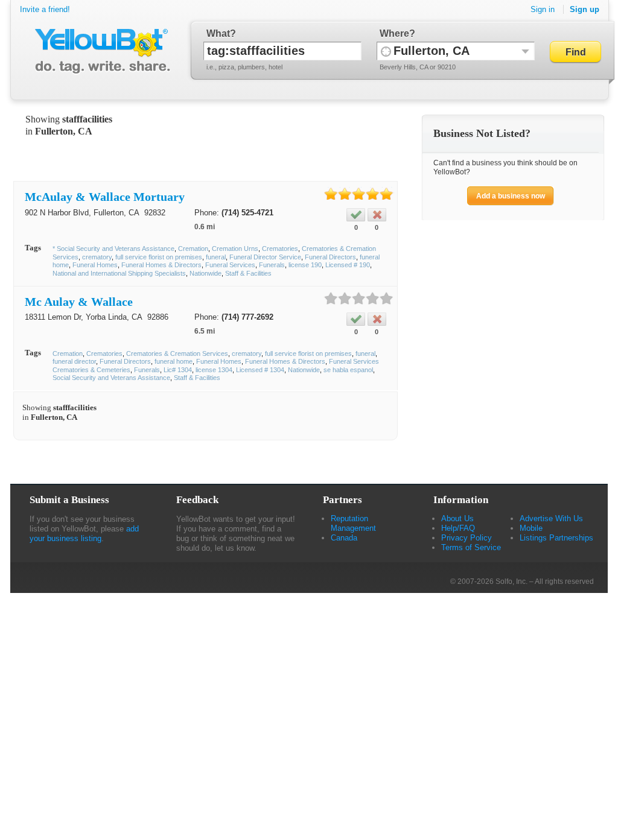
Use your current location (385, 51)
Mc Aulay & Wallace (79, 301)
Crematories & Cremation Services (177, 353)
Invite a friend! (45, 9)
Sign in (542, 9)
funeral (216, 257)
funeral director (74, 361)
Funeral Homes (95, 264)
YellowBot (100, 51)
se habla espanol (348, 369)
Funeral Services (230, 264)
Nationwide (205, 273)
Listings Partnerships (556, 537)
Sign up (584, 9)
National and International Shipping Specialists (119, 273)
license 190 (305, 264)
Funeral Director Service (265, 257)
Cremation (193, 248)
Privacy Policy (466, 537)
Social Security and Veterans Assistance (111, 377)
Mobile (531, 528)
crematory (97, 257)
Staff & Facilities (248, 273)
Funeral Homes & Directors (161, 264)
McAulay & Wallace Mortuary (105, 196)
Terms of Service (471, 547)
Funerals (272, 264)
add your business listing (84, 533)
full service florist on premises (158, 257)
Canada (344, 537)
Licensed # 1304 (260, 369)
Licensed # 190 (347, 264)
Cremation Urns (235, 248)
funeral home (173, 361)
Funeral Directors (330, 257)
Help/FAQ (458, 528)
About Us (457, 518)
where (394, 33)
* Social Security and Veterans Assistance (113, 248)
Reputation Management (353, 523)
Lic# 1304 (178, 369)
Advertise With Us (551, 518)
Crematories (280, 248)
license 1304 (214, 369)
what (218, 33)
